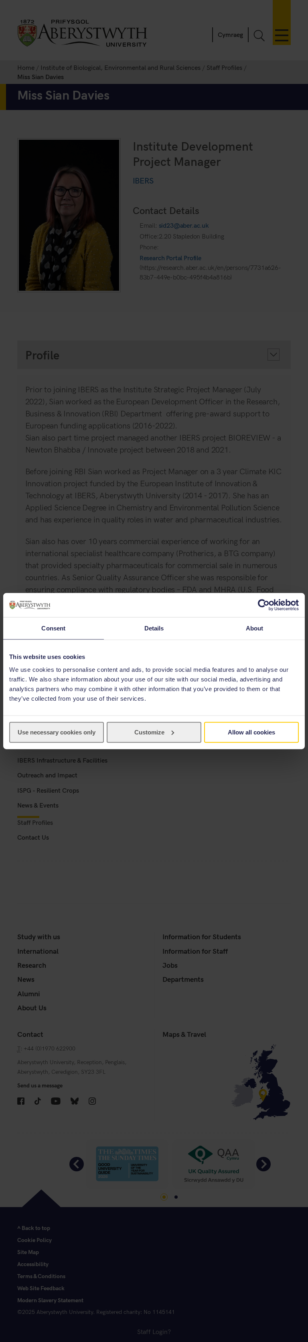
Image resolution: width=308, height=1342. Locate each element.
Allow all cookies (251, 731)
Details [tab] (154, 628)
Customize (149, 731)
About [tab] (254, 628)
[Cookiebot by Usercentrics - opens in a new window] (264, 605)
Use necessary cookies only (56, 731)
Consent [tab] (53, 628)
